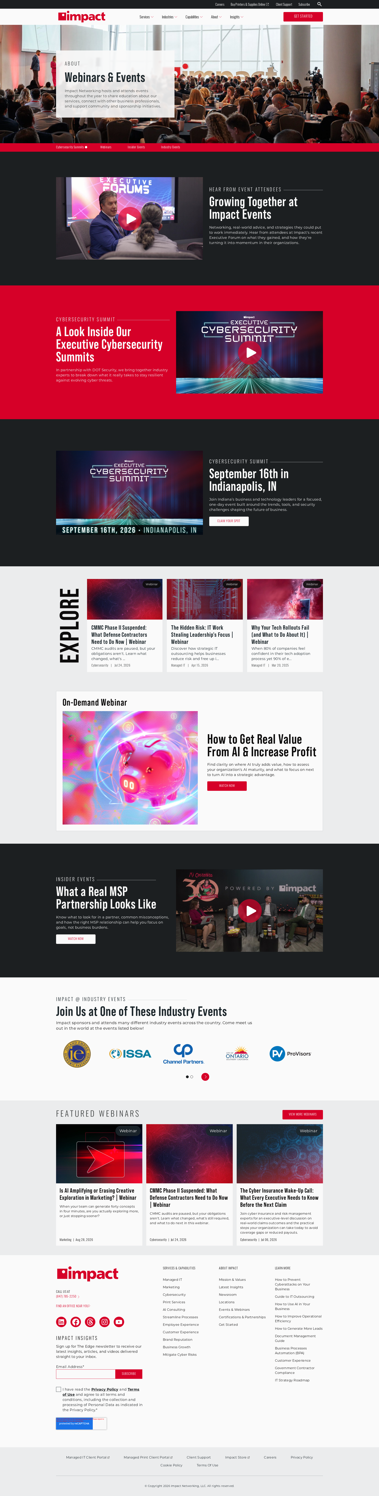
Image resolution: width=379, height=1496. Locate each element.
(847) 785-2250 (66, 1296)
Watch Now (227, 786)
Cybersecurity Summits (70, 147)
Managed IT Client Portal (86, 1457)
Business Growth (177, 1347)
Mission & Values (232, 1280)
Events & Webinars (234, 1310)
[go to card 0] (187, 1076)
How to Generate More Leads (299, 1329)
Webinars (106, 147)
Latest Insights (231, 1287)
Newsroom (228, 1295)
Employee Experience (181, 1325)
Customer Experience (181, 1332)
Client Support (284, 4)
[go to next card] (205, 1077)
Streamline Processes (180, 1317)
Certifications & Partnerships (242, 1317)
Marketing (171, 1287)
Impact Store (236, 1457)
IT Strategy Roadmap (292, 1380)
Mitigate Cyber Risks (180, 1355)
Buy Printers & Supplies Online (248, 4)
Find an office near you (72, 1306)
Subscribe (304, 4)
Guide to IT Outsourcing (294, 1297)
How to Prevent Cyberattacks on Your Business (292, 1284)
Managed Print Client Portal (146, 1457)
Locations (227, 1302)
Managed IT (172, 1280)
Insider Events (136, 147)
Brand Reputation (177, 1340)
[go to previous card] (174, 1077)
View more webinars (303, 1114)
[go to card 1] (191, 1076)
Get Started (303, 17)
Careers (219, 4)
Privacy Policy (302, 1457)
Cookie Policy (171, 1465)
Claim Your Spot (228, 521)
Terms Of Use (208, 1465)
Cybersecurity (174, 1295)
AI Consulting (174, 1310)
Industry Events (170, 147)
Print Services (174, 1302)
